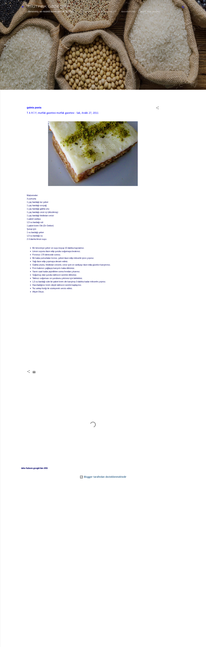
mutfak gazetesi (48, 6)
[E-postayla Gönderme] (34, 373)
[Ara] (183, 7)
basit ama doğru (150, 11)
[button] (157, 108)
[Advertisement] (176, 65)
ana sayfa (85, 11)
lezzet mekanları (106, 11)
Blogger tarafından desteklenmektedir (104, 477)
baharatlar (128, 11)
